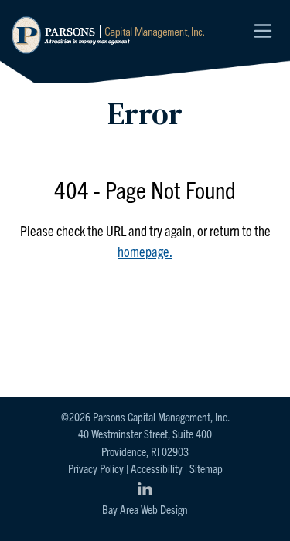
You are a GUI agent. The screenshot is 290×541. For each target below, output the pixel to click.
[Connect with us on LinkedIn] (145, 489)
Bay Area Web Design (145, 509)
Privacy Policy (96, 468)
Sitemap (206, 468)
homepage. (145, 251)
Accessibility (157, 468)
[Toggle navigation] (263, 30)
